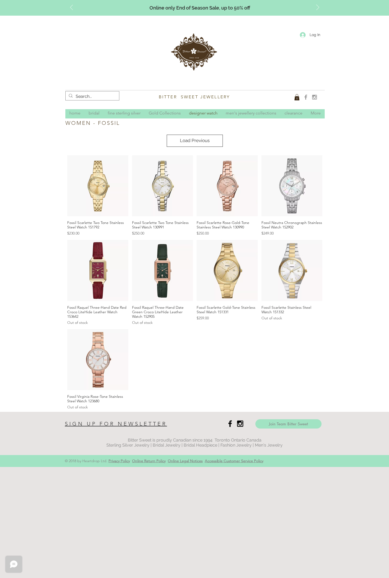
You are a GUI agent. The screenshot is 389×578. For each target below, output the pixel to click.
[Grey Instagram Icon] (314, 97)
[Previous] (71, 8)
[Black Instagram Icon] (240, 423)
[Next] (317, 8)
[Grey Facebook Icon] (305, 97)
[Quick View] (97, 186)
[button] (297, 97)
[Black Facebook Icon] (230, 423)
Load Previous (195, 140)
